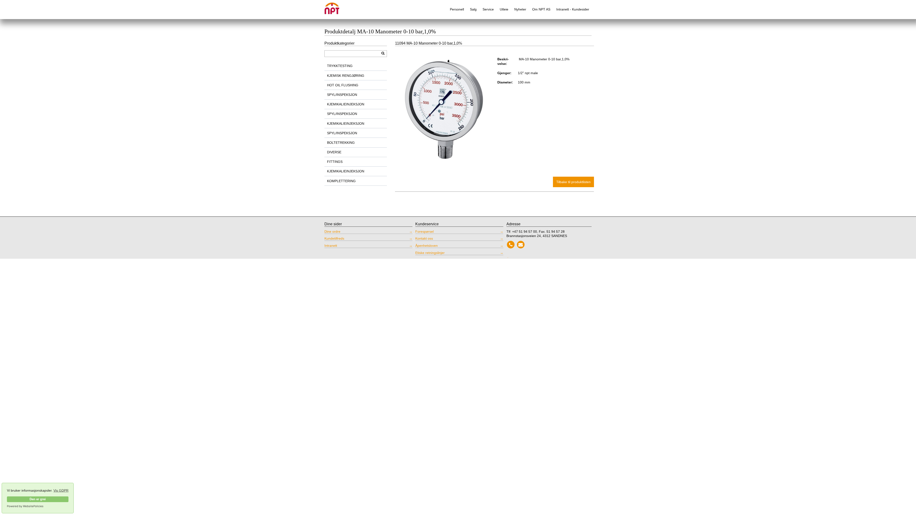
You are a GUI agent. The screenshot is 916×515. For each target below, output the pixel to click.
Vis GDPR (60, 490)
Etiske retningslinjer (430, 253)
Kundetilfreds (334, 238)
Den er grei (38, 499)
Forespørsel (424, 231)
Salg (473, 9)
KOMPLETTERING (341, 181)
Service (488, 9)
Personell (457, 9)
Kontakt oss (424, 238)
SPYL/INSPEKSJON (342, 95)
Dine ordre (332, 231)
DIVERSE (334, 152)
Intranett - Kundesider (572, 9)
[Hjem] (335, 6)
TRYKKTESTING (340, 66)
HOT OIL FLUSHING (342, 85)
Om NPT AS (541, 9)
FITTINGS (335, 162)
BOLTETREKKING (341, 142)
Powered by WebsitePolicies (25, 506)
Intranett (330, 245)
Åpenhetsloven (426, 245)
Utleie (504, 9)
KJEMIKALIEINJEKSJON (345, 104)
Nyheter (520, 9)
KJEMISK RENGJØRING (345, 75)
